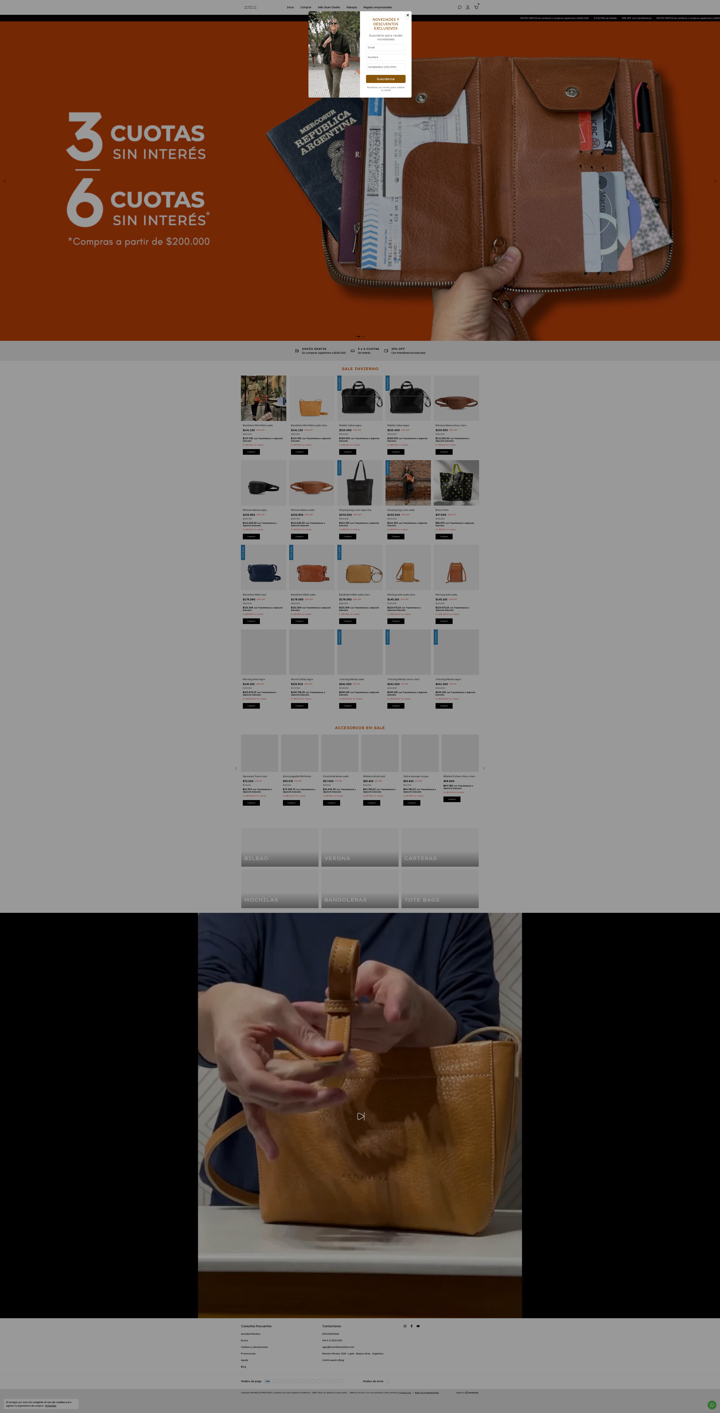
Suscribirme (386, 79)
